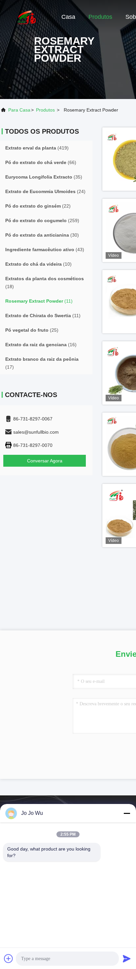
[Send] (126, 958)
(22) (38, 206)
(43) (44, 249)
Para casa (19, 110)
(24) (45, 191)
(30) (42, 235)
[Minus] (127, 813)
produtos (45, 110)
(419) (37, 147)
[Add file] (8, 958)
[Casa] (26, 16)
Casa (68, 17)
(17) (42, 363)
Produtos (100, 17)
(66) (40, 162)
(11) (39, 301)
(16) (41, 344)
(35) (43, 177)
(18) (44, 282)
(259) (42, 220)
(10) (38, 264)
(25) (31, 330)
